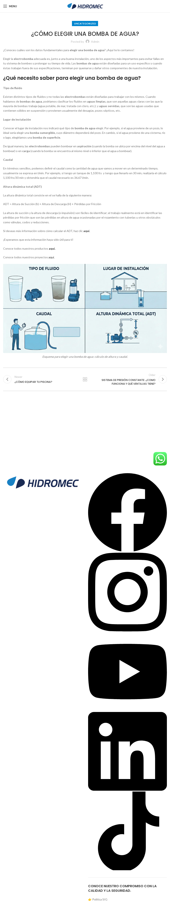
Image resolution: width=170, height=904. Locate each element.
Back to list (85, 379)
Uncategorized (85, 23)
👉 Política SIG (97, 899)
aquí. (52, 257)
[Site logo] (85, 6)
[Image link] (42, 482)
